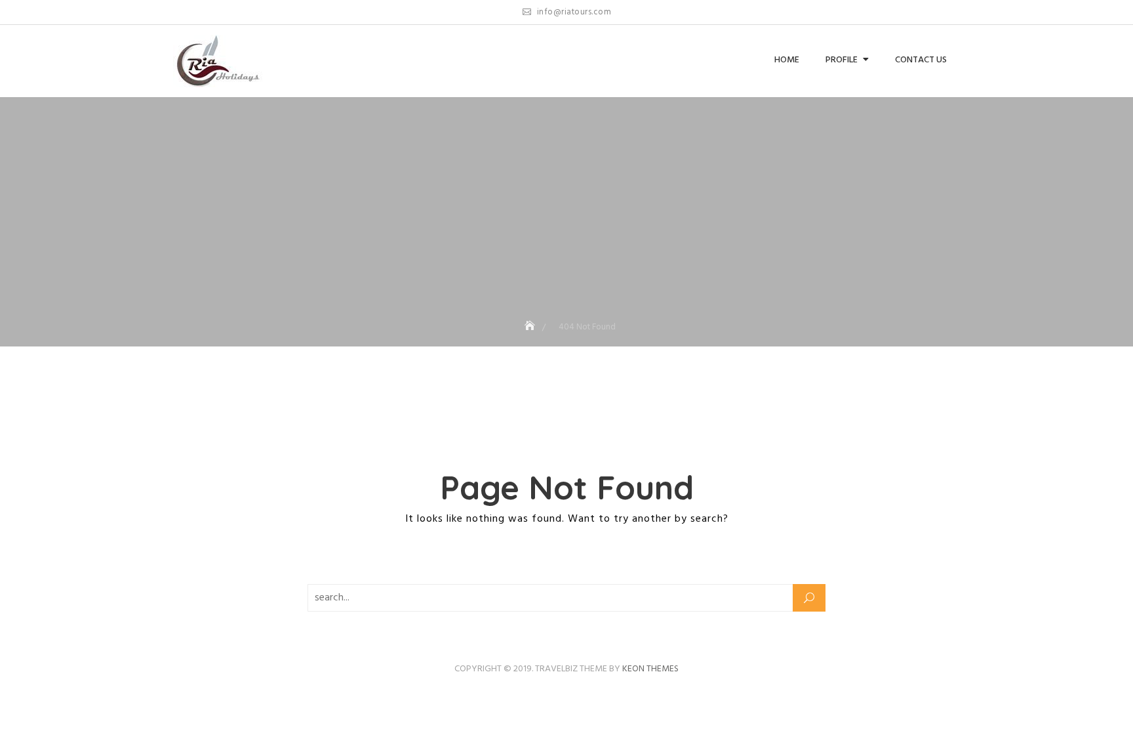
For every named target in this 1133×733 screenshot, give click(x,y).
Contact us (921, 60)
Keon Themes (650, 669)
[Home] (531, 327)
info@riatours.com (572, 12)
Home (786, 60)
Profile (841, 60)
